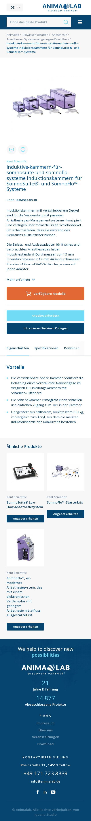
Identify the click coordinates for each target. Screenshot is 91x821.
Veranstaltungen (45, 737)
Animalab (13, 35)
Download (72, 348)
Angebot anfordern (45, 315)
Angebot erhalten (25, 518)
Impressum (46, 723)
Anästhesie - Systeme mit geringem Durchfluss (38, 39)
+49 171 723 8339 (46, 773)
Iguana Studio (45, 814)
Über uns (45, 730)
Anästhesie (59, 35)
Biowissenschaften (35, 35)
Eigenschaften (18, 348)
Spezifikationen (46, 348)
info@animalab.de (45, 781)
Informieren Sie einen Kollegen (46, 328)
